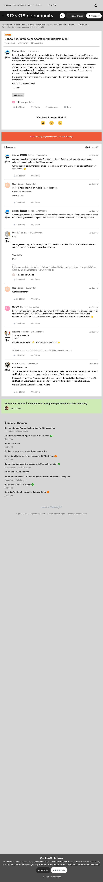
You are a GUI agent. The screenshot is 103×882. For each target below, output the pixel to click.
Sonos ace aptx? (12, 443)
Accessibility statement (77, 513)
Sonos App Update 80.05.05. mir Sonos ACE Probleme (29, 456)
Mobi (14, 184)
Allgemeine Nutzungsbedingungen (30, 513)
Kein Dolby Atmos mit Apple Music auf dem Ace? (27, 435)
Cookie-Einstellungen (56, 513)
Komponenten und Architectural (18, 467)
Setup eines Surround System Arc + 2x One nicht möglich (31, 464)
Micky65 (15, 307)
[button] (3, 16)
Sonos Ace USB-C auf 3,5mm (18, 484)
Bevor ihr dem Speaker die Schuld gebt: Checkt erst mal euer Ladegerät (37, 476)
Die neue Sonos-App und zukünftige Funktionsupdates (30, 428)
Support (30, 5)
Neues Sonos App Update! (17, 471)
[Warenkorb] (96, 5)
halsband (16, 331)
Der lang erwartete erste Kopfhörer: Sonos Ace (26, 451)
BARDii (15, 363)
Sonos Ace (18, 95)
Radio (38, 5)
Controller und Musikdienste (16, 431)
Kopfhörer (82, 24)
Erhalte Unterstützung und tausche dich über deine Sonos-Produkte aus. (45, 24)
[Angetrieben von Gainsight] (51, 508)
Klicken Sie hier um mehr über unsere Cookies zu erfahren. (75, 864)
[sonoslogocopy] (51, 5)
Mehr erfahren (19, 5)
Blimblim (15, 51)
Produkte (7, 5)
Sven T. (15, 232)
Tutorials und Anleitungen (15, 480)
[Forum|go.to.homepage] (30, 15)
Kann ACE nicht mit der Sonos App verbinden (25, 492)
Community (7, 24)
